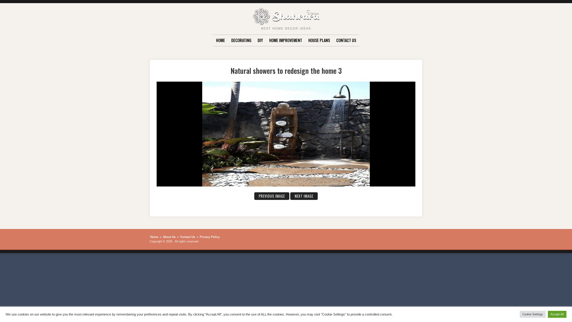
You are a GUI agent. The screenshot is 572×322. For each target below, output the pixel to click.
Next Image (304, 196)
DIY (260, 40)
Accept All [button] (557, 314)
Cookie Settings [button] (532, 314)
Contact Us (346, 40)
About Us (169, 237)
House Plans (319, 40)
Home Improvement (285, 40)
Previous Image (272, 196)
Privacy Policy (210, 237)
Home (220, 40)
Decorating (241, 40)
